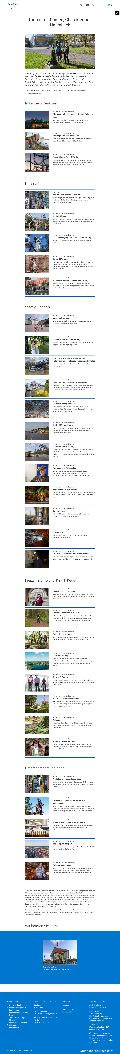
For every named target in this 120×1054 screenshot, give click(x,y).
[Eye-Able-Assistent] (81, 5)
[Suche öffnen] (93, 5)
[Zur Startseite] (13, 7)
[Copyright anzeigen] (93, 66)
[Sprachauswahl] (87, 5)
